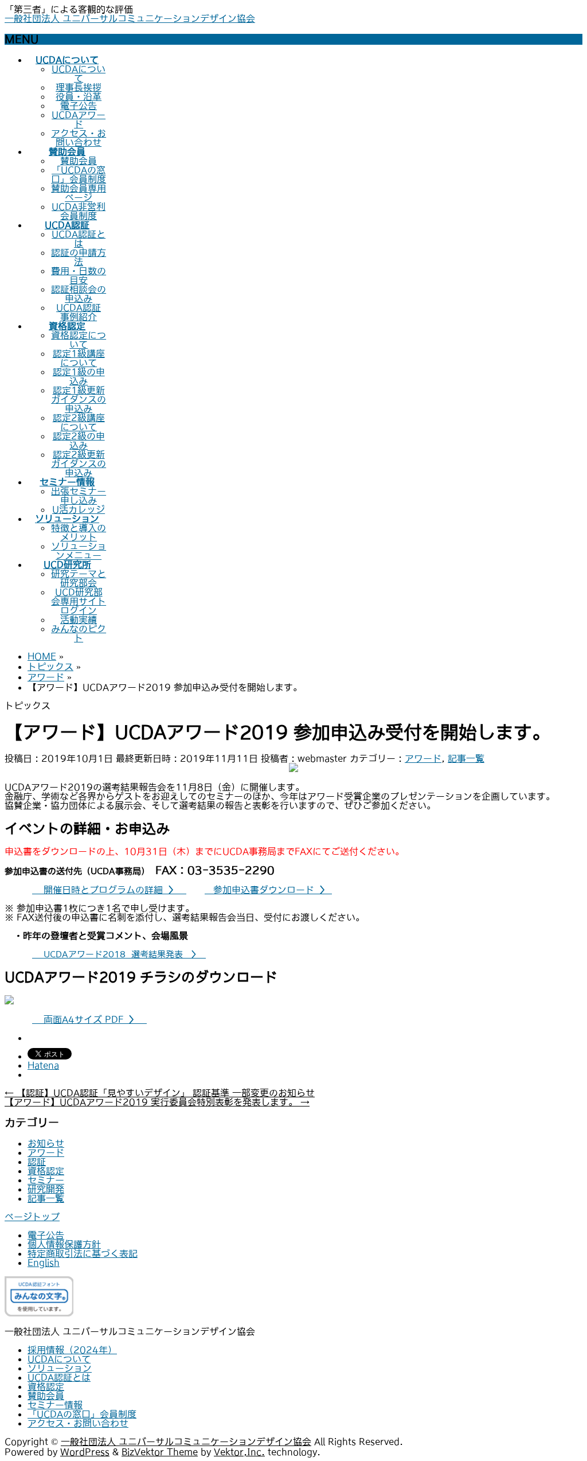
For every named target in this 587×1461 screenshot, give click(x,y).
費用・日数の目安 (78, 275)
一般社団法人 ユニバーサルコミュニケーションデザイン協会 (130, 18)
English (44, 1262)
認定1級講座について (79, 358)
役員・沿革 (78, 96)
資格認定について (78, 339)
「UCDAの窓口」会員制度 (78, 174)
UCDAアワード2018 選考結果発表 (119, 954)
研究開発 (46, 1189)
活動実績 (78, 619)
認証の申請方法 (78, 257)
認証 (37, 1161)
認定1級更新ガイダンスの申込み (78, 399)
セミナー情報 (55, 1404)
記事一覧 (466, 758)
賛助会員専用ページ (78, 193)
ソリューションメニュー (78, 550)
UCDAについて (78, 73)
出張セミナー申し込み (78, 495)
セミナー (46, 1180)
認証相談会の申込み (78, 294)
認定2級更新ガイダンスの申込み (78, 463)
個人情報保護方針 (64, 1244)
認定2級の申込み (79, 440)
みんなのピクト (78, 633)
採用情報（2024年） (72, 1349)
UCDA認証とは (78, 238)
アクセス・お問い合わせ (78, 137)
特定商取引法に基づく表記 (83, 1253)
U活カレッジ (78, 509)
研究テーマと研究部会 (78, 578)
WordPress (84, 1451)
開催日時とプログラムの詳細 (107, 889)
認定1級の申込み (79, 376)
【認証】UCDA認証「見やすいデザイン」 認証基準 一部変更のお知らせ (160, 1092)
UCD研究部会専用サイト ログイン (78, 601)
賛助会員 (78, 160)
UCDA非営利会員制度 (78, 211)
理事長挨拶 (78, 87)
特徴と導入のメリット (78, 532)
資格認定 (46, 1170)
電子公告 (78, 105)
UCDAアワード (78, 119)
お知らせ (46, 1143)
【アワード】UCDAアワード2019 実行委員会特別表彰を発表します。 (157, 1102)
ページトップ (32, 1216)
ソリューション (60, 1368)
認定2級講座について (79, 422)
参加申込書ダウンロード (268, 889)
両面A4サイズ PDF (89, 1019)
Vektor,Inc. (239, 1451)
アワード (423, 758)
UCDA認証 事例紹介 (78, 312)
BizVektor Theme (160, 1451)
